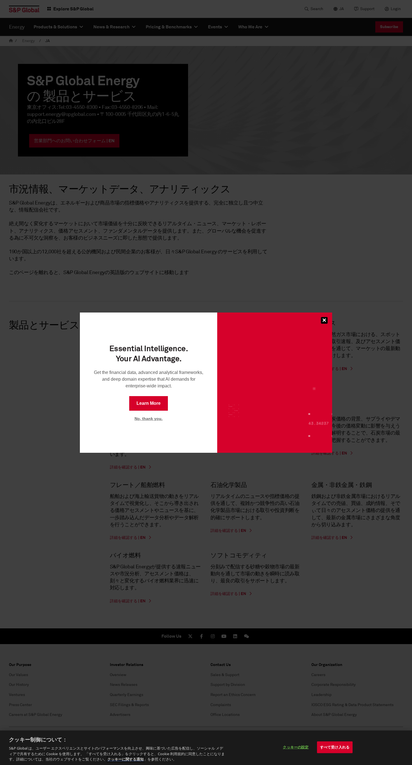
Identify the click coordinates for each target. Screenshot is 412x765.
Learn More (148, 403)
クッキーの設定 (296, 747)
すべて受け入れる (334, 747)
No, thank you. (149, 418)
